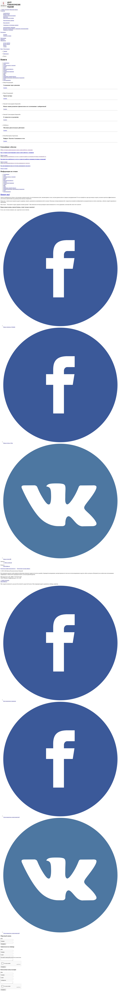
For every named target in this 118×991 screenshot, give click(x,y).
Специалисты (6, 13)
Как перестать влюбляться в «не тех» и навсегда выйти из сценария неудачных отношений (23, 159)
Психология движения (8, 71)
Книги (4, 45)
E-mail (2, 954)
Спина (4, 72)
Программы (3, 38)
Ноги (4, 67)
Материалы (3, 40)
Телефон (3, 941)
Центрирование (7, 80)
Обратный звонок (13, 9)
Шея (4, 74)
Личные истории (7, 35)
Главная (5, 51)
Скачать (5, 87)
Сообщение (3, 980)
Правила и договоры (8, 29)
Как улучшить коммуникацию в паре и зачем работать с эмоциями (17, 152)
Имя (2, 938)
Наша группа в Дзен (8, 443)
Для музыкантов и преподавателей (11, 817)
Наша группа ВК (7, 559)
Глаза (4, 64)
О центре (3, 10)
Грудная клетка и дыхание (9, 65)
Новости (3, 39)
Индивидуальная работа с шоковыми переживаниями (15, 28)
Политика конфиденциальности (8, 568)
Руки (4, 79)
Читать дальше (4, 155)
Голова (4, 66)
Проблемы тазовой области (9, 76)
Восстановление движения (9, 701)
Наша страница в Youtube (9, 327)
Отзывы (5, 34)
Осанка (5, 70)
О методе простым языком (9, 15)
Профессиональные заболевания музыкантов (13, 77)
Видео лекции (6, 44)
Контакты (5, 16)
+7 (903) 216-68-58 (5, 9)
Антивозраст (6, 63)
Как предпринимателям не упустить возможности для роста (15, 165)
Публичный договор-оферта (23, 568)
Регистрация (6, 49)
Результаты (3, 32)
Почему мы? (5, 194)
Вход (2, 49)
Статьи (5, 46)
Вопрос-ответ (6, 14)
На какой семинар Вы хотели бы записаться (11, 957)
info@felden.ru (6, 566)
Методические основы (8, 18)
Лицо (4, 75)
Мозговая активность (8, 69)
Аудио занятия (6, 43)
